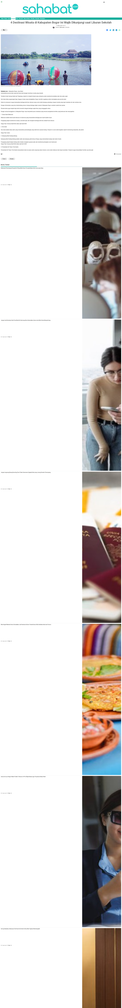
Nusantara (42, 18)
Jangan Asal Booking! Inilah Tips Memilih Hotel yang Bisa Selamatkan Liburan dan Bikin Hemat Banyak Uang (25, 320)
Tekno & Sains (27, 18)
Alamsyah (62, 27)
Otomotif (21, 18)
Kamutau (37, 18)
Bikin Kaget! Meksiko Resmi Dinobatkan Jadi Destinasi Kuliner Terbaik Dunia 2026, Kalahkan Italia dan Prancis (26, 624)
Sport (9, 18)
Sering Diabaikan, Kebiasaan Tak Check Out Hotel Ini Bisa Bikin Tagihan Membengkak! (20, 928)
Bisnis (5, 18)
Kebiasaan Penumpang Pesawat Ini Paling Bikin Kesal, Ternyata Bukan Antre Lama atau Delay (22, 168)
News (2, 18)
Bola (17, 18)
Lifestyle (13, 18)
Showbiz (33, 18)
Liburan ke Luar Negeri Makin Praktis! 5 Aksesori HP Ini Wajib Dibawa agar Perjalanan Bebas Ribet (23, 776)
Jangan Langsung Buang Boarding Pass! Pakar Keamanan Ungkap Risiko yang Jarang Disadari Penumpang (26, 472)
